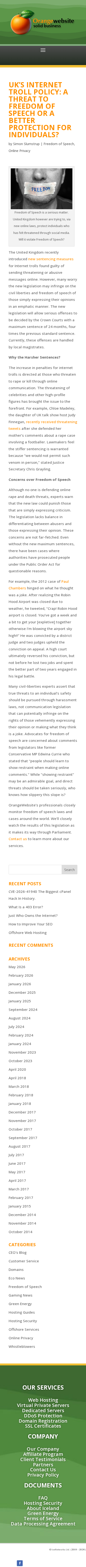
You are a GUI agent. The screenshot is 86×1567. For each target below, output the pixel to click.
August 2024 (19, 1018)
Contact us (18, 838)
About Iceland (43, 1508)
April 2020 (17, 1069)
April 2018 (17, 1077)
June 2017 (17, 1163)
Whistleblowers (22, 1346)
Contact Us (43, 1469)
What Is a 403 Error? (26, 906)
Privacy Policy (43, 1475)
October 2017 (20, 1129)
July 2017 (16, 1154)
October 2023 (20, 1060)
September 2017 (23, 1137)
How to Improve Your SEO (31, 924)
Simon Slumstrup (26, 144)
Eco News (17, 1278)
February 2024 (21, 1035)
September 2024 (23, 1009)
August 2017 (19, 1146)
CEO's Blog (18, 1252)
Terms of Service (43, 1518)
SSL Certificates (43, 1426)
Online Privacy (19, 150)
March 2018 (19, 1086)
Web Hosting (43, 1400)
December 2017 (22, 1112)
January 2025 (20, 1001)
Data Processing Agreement (43, 1523)
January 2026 (20, 983)
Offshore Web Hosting (28, 932)
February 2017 (21, 1197)
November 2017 (22, 1120)
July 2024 (16, 1026)
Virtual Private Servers (43, 1405)
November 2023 (22, 1052)
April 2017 (17, 1180)
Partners (43, 1464)
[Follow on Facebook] (20, 1563)
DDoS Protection (43, 1415)
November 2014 (22, 1223)
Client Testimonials (43, 1459)
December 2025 (22, 992)
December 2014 (22, 1214)
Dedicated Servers (43, 1410)
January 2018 (20, 1103)
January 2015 (20, 1206)
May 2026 (17, 966)
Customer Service (24, 1261)
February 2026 (21, 975)
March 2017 (19, 1189)
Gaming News (20, 1295)
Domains (16, 1269)
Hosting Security (23, 1320)
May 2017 (17, 1171)
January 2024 (20, 1043)
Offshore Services (24, 1329)
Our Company (43, 1449)
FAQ (43, 1498)
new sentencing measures (51, 258)
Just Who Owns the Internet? (33, 915)
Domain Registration (43, 1421)
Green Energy (20, 1303)
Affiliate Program (43, 1454)
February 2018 (21, 1095)
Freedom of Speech (58, 144)
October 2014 (20, 1231)
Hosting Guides (22, 1312)
